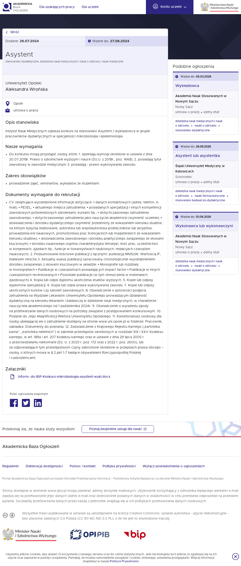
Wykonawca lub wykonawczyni (204, 226)
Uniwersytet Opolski (23, 83)
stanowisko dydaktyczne (192, 130)
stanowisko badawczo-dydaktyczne (200, 200)
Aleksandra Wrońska (26, 89)
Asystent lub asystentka (197, 156)
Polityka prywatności (119, 466)
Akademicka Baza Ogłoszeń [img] (17, 7)
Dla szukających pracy (57, 7)
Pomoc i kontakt (83, 466)
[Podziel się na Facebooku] (14, 403)
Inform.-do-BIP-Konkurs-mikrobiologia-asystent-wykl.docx (64, 376)
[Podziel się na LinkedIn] (38, 403)
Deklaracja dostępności (44, 466)
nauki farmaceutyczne (210, 195)
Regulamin (10, 466)
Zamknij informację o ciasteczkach (236, 557)
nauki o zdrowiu (205, 125)
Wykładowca (187, 86)
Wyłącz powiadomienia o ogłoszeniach (174, 466)
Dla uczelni (90, 7)
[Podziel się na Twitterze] (26, 403)
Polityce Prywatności (124, 561)
